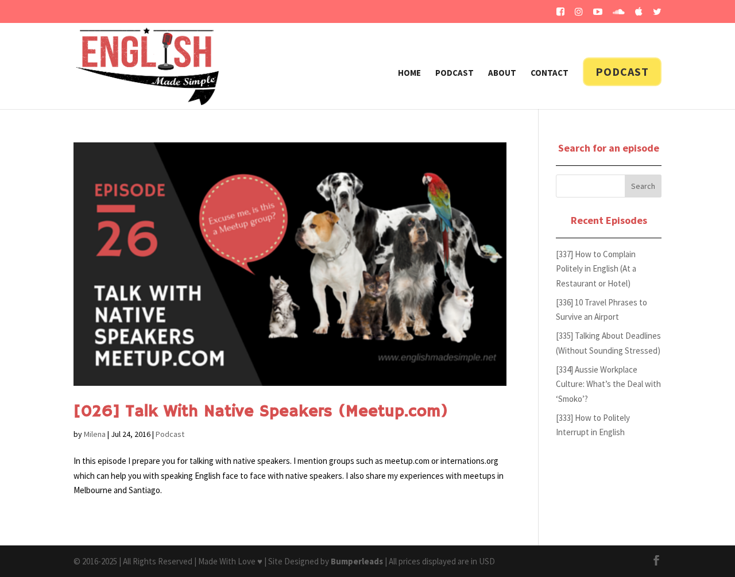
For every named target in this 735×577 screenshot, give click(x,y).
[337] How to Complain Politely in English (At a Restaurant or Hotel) (596, 269)
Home (409, 73)
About (502, 73)
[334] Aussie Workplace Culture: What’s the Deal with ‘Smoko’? (608, 384)
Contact (549, 73)
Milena (95, 434)
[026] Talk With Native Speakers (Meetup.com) (261, 411)
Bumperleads (357, 561)
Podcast (454, 73)
